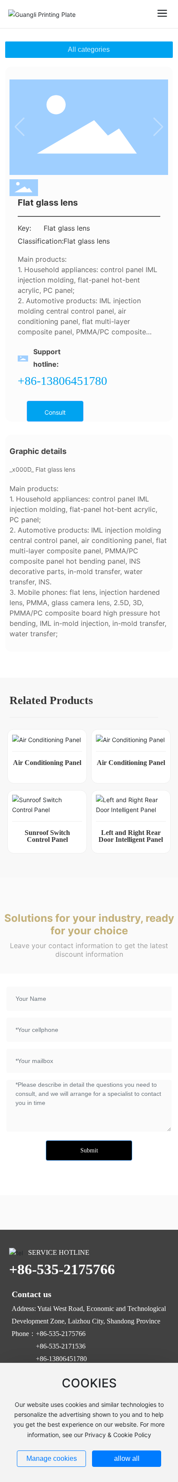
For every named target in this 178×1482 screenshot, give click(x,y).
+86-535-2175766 (62, 1269)
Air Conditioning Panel (47, 762)
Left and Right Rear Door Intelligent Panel (131, 836)
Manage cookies (51, 1458)
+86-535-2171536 (61, 1346)
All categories (89, 49)
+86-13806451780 (62, 380)
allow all (127, 1458)
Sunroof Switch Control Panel (47, 836)
